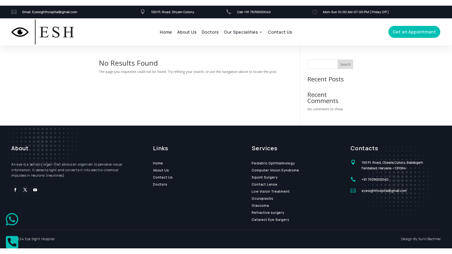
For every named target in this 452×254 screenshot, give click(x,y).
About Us (186, 32)
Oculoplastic (263, 199)
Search (345, 64)
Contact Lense (264, 185)
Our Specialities (241, 32)
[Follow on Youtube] (35, 190)
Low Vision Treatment (271, 192)
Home (166, 32)
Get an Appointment (414, 32)
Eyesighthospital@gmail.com (55, 12)
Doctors (210, 32)
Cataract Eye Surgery (270, 220)
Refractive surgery (268, 213)
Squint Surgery (265, 177)
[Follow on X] (25, 190)
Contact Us (280, 32)
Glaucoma (260, 206)
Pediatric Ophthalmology (273, 163)
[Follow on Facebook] (15, 190)
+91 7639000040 (257, 12)
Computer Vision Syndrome (275, 170)
